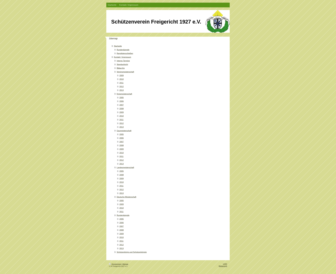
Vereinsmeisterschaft (125, 72)
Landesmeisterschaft (125, 167)
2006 (121, 101)
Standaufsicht (122, 64)
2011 (121, 83)
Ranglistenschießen (125, 53)
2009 (121, 75)
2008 (121, 108)
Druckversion (116, 264)
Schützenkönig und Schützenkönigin (132, 252)
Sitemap (125, 264)
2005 (121, 97)
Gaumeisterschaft (124, 131)
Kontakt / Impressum (122, 57)
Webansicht (223, 266)
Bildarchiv (121, 68)
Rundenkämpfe (123, 50)
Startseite (118, 46)
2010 (121, 79)
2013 (121, 90)
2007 (121, 105)
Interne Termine (123, 61)
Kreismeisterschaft (124, 94)
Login (225, 264)
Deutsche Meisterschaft (126, 197)
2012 (121, 86)
